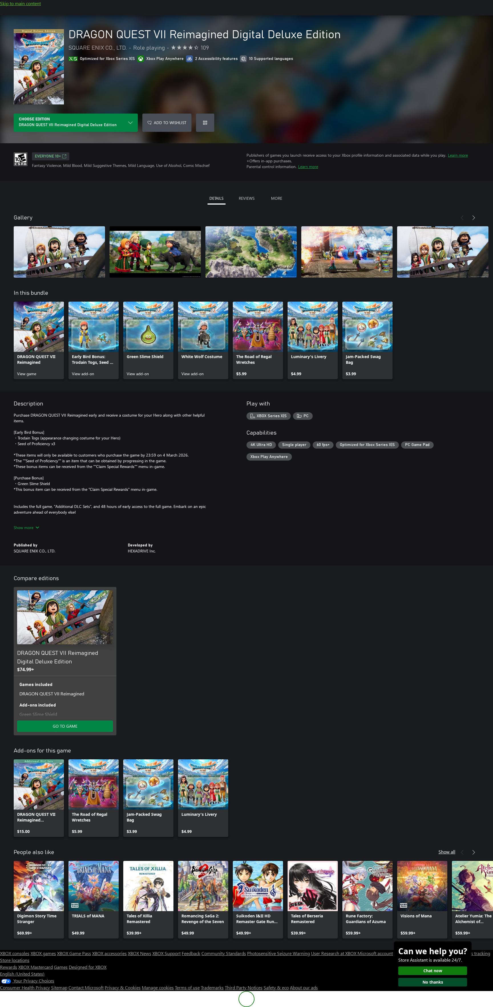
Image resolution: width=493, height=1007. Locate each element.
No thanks (433, 982)
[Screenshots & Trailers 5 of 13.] (442, 252)
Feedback (191, 953)
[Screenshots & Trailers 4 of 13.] (347, 252)
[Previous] (462, 218)
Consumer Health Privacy (25, 987)
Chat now (432, 970)
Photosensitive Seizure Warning (278, 953)
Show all (447, 852)
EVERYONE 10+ (48, 156)
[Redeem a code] (205, 123)
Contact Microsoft (86, 987)
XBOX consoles (14, 953)
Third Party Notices (243, 987)
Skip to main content (20, 3)
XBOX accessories (109, 953)
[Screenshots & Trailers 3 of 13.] (251, 252)
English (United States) (22, 974)
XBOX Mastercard (35, 967)
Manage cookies (158, 987)
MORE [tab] (276, 198)
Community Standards (223, 953)
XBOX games (43, 953)
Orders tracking (474, 953)
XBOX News (139, 953)
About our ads (304, 987)
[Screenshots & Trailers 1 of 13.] (59, 252)
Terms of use (187, 987)
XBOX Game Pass (74, 953)
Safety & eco (276, 987)
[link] (39, 340)
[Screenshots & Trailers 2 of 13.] (155, 252)
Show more (23, 527)
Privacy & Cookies (123, 987)
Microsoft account (375, 953)
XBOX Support (166, 953)
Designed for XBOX (87, 967)
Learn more (458, 155)
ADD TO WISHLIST (170, 122)
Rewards (8, 967)
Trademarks (212, 987)
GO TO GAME (65, 726)
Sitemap (59, 987)
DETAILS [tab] (216, 198)
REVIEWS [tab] (246, 198)
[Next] (473, 218)
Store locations (14, 960)
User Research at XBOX (334, 953)
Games (61, 967)
